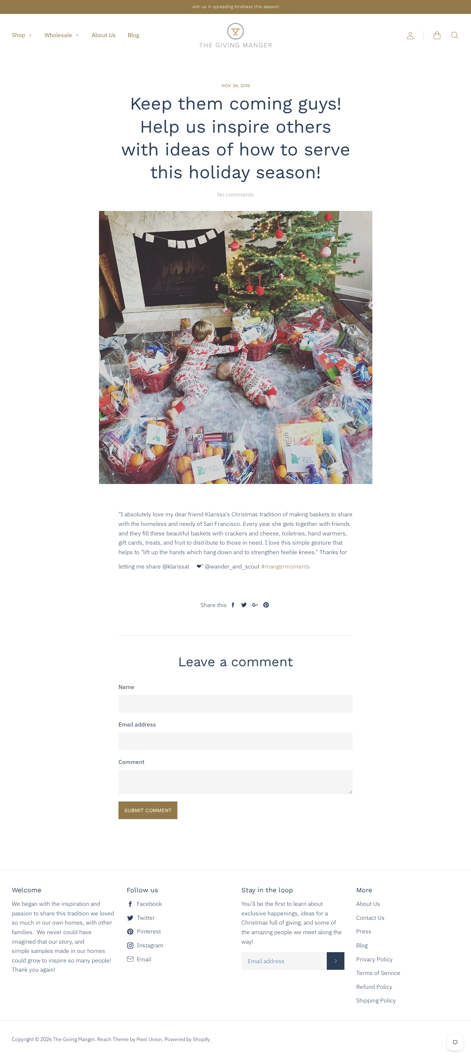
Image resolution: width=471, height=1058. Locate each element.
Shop (18, 35)
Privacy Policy (374, 959)
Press (363, 931)
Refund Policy (374, 986)
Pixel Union (149, 1039)
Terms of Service (378, 972)
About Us (104, 35)
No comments (235, 194)
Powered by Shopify (186, 1039)
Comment (131, 761)
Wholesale (58, 35)
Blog (133, 35)
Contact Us (370, 917)
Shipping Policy (376, 1000)
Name (126, 687)
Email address (137, 724)
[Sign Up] (335, 961)
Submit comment (147, 810)
